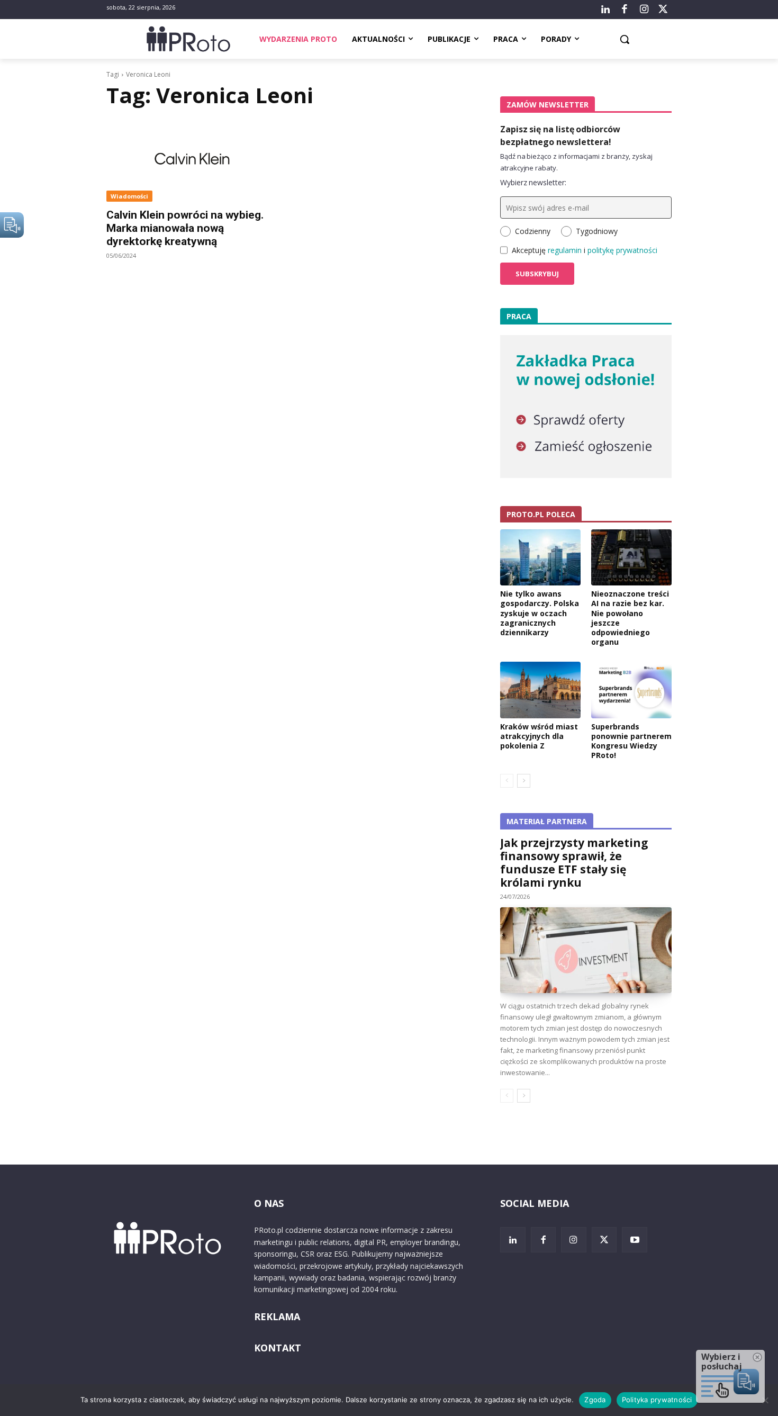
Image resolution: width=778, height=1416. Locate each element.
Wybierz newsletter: (533, 182)
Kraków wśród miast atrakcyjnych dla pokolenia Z (539, 736)
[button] (624, 39)
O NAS (269, 1203)
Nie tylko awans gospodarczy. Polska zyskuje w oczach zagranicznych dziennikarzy (539, 613)
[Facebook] (624, 9)
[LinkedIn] (605, 9)
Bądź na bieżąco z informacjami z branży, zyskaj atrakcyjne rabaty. (576, 162)
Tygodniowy (597, 231)
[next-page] (523, 781)
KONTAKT (277, 1347)
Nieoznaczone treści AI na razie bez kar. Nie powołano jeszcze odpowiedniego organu (630, 618)
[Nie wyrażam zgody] (764, 1400)
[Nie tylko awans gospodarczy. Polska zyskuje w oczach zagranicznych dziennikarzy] (540, 557)
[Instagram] (643, 9)
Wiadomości (129, 196)
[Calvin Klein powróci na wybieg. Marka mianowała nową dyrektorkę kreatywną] (192, 159)
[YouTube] (634, 1239)
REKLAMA (277, 1316)
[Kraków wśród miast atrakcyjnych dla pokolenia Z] (540, 690)
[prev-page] (506, 781)
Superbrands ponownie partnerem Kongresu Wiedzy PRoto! (631, 741)
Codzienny (532, 231)
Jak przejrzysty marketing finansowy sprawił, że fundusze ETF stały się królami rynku (574, 862)
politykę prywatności (622, 250)
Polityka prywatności (657, 1399)
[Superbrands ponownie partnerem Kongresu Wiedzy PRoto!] (631, 690)
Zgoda (594, 1399)
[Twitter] (663, 9)
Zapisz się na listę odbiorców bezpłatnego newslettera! (560, 135)
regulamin (565, 250)
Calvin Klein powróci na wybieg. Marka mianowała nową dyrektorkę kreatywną (185, 228)
